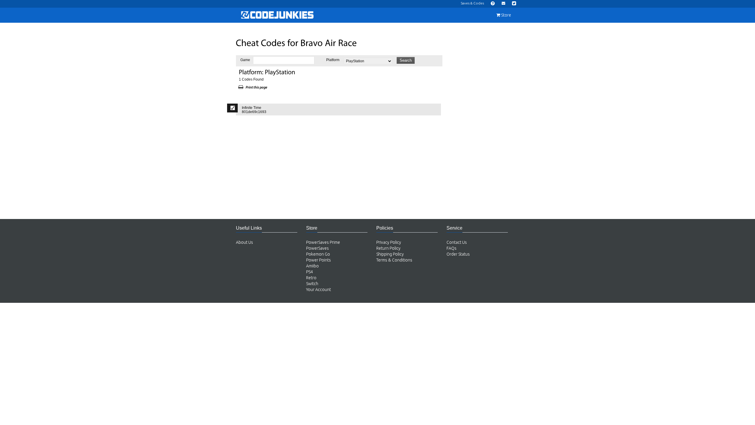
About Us (244, 242)
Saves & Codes (472, 3)
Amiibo (312, 266)
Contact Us (457, 242)
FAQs (452, 248)
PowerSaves (317, 248)
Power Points (318, 260)
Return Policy (388, 248)
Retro (311, 277)
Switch (312, 283)
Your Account (318, 289)
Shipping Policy (390, 254)
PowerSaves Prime (323, 242)
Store (505, 15)
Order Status (458, 254)
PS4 (309, 271)
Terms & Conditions (394, 260)
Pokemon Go (318, 254)
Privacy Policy (388, 242)
